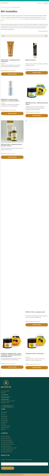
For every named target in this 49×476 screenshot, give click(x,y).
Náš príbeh (4, 412)
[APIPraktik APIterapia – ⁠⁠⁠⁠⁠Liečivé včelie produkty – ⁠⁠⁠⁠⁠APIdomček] (5, 3)
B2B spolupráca (5, 427)
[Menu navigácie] (46, 3)
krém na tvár (7, 19)
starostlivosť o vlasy (14, 19)
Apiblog (4, 424)
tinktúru (21, 19)
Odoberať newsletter (7, 468)
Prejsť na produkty (42, 31)
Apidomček (4, 418)
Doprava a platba (6, 436)
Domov (2, 7)
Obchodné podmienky (7, 440)
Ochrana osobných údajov (7, 442)
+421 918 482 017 (4, 395)
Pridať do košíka (12, 74)
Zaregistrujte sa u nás (7, 452)
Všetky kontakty (7, 406)
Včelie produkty (11, 7)
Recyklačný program (6, 446)
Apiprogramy (5, 422)
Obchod (5, 7)
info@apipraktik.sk (5, 397)
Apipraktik (11, 474)
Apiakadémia (5, 420)
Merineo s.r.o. (21, 474)
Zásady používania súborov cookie (9, 448)
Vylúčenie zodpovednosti (7, 450)
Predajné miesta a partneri (8, 444)
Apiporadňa (4, 416)
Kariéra (3, 429)
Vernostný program (6, 438)
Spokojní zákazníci (6, 426)
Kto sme (4, 414)
